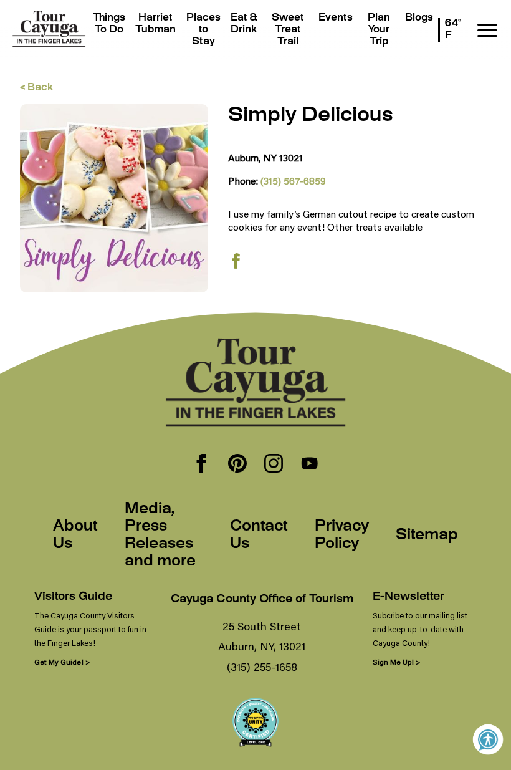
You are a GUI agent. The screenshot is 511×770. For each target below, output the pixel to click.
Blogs (419, 18)
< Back (36, 88)
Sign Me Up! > (396, 662)
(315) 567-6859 (293, 180)
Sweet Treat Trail (288, 30)
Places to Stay (203, 30)
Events (335, 18)
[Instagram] (273, 464)
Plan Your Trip (379, 30)
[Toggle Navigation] (487, 30)
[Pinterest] (237, 464)
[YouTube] (309, 464)
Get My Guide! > (62, 662)
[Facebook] (201, 464)
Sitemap (427, 535)
